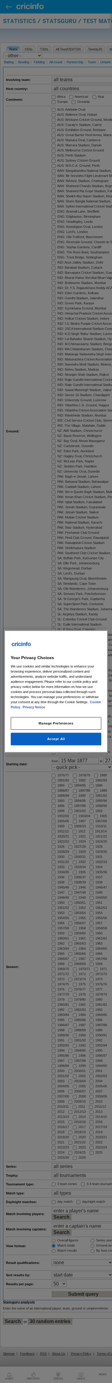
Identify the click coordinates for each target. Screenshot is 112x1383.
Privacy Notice (34, 707)
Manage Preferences (56, 723)
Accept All (56, 739)
